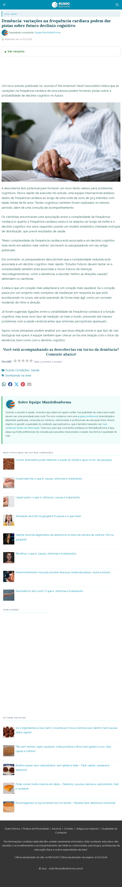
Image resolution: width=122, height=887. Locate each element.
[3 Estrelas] (23, 361)
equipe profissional (88, 416)
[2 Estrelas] (19, 361)
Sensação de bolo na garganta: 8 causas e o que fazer (48, 516)
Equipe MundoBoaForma (47, 32)
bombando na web (18, 375)
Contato (68, 828)
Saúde (14, 14)
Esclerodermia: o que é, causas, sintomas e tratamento (49, 478)
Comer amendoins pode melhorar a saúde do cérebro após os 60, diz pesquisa (64, 459)
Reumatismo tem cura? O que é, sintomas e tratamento (49, 591)
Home (6, 14)
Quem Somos (12, 828)
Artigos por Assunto (87, 828)
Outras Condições (17, 370)
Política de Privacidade (36, 828)
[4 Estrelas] (27, 361)
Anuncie (56, 828)
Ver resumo (16, 51)
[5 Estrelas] (31, 361)
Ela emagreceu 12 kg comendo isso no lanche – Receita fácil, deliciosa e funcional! (65, 802)
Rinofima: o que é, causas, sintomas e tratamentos (46, 553)
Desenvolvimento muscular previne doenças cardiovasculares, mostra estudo (63, 572)
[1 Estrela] (15, 361)
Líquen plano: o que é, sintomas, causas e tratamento (48, 497)
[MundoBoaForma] (60, 5)
